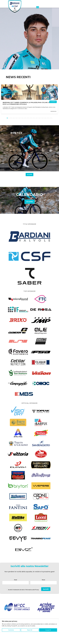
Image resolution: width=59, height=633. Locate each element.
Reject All (29, 630)
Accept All (48, 630)
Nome (43, 579)
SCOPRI (29, 174)
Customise (11, 630)
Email (15, 579)
